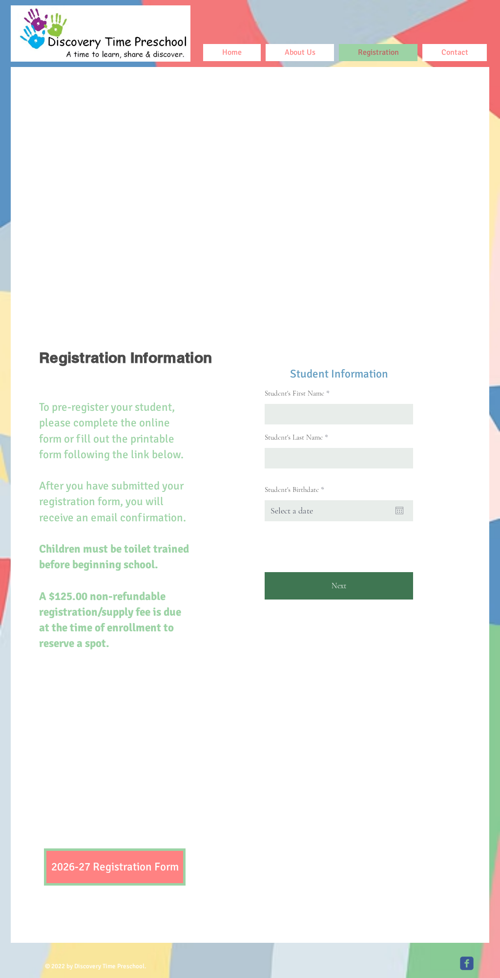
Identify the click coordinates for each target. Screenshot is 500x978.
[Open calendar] (399, 510)
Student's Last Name (294, 437)
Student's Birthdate (296, 489)
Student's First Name (294, 393)
